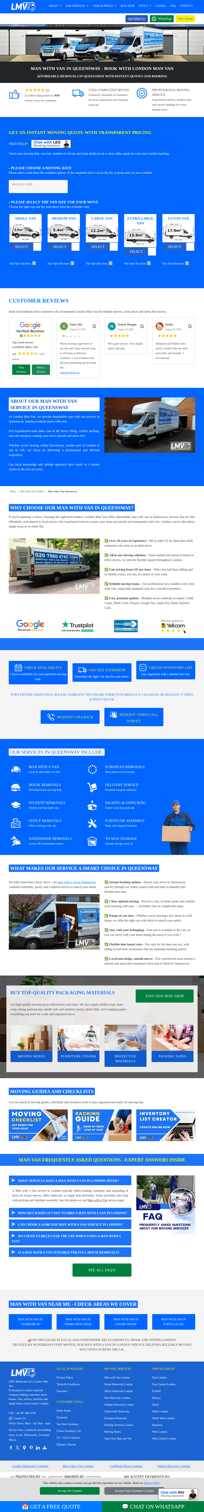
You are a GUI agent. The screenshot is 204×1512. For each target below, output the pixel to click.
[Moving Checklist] (38, 1125)
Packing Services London (118, 1425)
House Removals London (118, 1384)
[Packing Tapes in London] (172, 1038)
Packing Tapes (172, 1056)
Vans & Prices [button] (103, 5)
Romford (157, 1425)
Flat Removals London (117, 1397)
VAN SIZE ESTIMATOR (102, 673)
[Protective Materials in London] (125, 1038)
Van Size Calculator (68, 1424)
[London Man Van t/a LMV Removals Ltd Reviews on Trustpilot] (78, 626)
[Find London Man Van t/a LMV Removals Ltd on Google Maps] (24, 1448)
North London (160, 1411)
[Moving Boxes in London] (31, 1038)
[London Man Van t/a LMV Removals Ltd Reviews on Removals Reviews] (126, 626)
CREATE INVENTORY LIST (167, 671)
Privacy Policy (65, 1377)
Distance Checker (66, 1444)
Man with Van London (117, 1377)
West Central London (164, 1438)
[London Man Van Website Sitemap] (45, 1448)
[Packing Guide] (102, 1125)
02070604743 (136, 18)
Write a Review (41, 369)
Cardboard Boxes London (126, 1466)
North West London (163, 1418)
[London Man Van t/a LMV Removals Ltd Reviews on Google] (30, 626)
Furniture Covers (78, 1056)
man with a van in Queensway (77, 882)
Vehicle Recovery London (173, 1466)
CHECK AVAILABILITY (38, 673)
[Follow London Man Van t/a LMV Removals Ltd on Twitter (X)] (18, 1448)
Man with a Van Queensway (62, 491)
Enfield (156, 1391)
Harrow (156, 1397)
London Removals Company (30, 1466)
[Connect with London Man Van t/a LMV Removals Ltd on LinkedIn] (38, 1448)
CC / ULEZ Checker (68, 1437)
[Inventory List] (165, 1125)
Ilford (155, 1404)
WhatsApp (165, 18)
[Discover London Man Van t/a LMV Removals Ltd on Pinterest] (31, 1448)
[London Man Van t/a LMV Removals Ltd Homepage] (23, 6)
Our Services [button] (76, 5)
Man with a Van (97, 1200)
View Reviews (21, 369)
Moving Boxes (31, 1056)
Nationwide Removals (116, 1411)
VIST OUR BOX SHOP (164, 996)
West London (159, 1431)
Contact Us (17, 1418)
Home (13, 491)
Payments (62, 1417)
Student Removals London (119, 1404)
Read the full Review (70, 372)
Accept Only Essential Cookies (134, 1490)
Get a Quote (185, 18)
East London (159, 1377)
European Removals (115, 1418)
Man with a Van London (31, 491)
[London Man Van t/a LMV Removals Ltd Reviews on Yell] (174, 626)
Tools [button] (144, 5)
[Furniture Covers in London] (78, 1038)
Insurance (62, 1391)
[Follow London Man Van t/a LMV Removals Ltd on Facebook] (11, 1448)
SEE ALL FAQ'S (102, 1270)
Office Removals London (118, 1391)
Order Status (64, 1410)
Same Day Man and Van (117, 1438)
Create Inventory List (69, 1430)
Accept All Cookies (69, 1490)
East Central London (164, 1384)
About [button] (54, 5)
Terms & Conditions (68, 1384)
